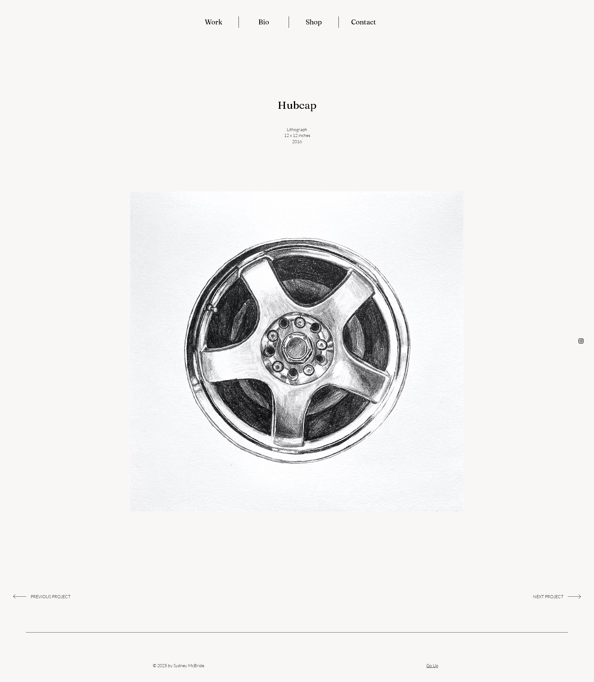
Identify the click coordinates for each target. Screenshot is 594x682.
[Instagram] (581, 341)
